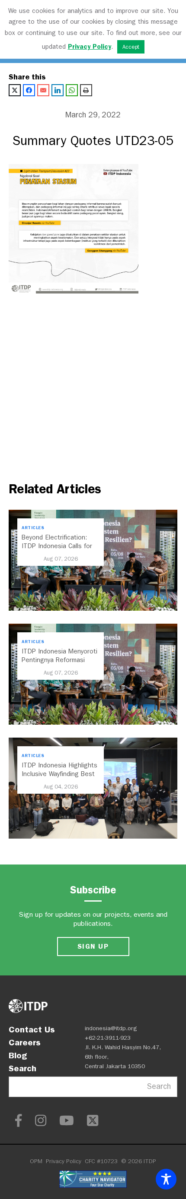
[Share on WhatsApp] (72, 90)
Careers (25, 1042)
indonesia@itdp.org (111, 1028)
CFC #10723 (101, 1161)
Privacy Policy (63, 1161)
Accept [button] (130, 47)
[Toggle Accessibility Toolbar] (166, 1179)
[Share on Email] (43, 90)
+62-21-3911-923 (108, 1037)
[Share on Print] (86, 90)
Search (22, 1068)
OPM (36, 1161)
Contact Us (32, 1029)
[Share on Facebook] (29, 90)
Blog (18, 1055)
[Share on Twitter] (15, 90)
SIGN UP (93, 946)
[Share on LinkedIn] (57, 90)
